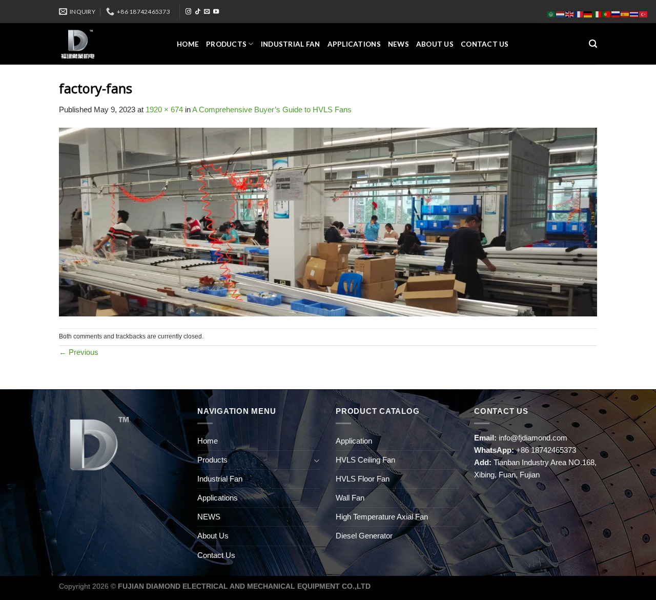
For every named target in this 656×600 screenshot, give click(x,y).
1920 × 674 (164, 109)
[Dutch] (560, 13)
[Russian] (616, 13)
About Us (435, 44)
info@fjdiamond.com (533, 437)
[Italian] (597, 13)
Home (188, 44)
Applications (354, 44)
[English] (570, 13)
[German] (588, 13)
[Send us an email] (207, 12)
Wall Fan (350, 497)
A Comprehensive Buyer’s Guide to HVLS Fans (272, 109)
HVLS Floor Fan (362, 478)
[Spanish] (625, 13)
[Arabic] (551, 13)
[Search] (593, 44)
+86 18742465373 (546, 450)
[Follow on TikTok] (197, 12)
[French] (579, 13)
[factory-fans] (328, 221)
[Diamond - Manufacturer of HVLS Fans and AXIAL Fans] (110, 44)
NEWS (398, 44)
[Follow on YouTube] (216, 12)
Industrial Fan (290, 44)
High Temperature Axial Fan (382, 516)
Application (354, 440)
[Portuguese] (606, 13)
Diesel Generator (364, 535)
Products (226, 44)
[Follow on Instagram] (188, 12)
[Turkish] (643, 13)
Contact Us (485, 44)
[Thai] (634, 13)
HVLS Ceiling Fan (365, 459)
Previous (78, 352)
